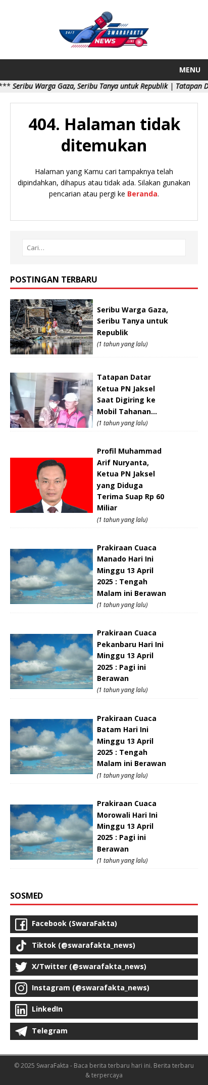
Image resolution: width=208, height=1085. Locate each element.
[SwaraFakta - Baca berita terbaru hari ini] (104, 43)
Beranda (142, 193)
